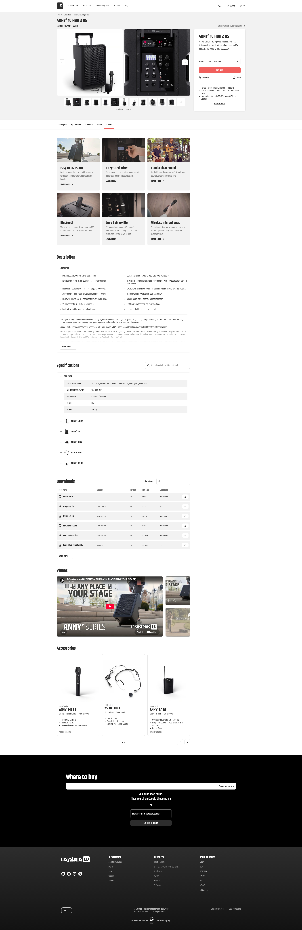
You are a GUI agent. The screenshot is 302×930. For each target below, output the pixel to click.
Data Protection (235, 909)
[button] (73, 5)
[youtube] (69, 874)
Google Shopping (157, 798)
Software (157, 885)
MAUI (202, 880)
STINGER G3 (204, 890)
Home (58, 15)
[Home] (60, 6)
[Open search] (219, 6)
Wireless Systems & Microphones (166, 866)
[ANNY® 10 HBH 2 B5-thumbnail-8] (134, 102)
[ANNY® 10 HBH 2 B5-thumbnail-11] (162, 102)
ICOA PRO (203, 871)
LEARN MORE (65, 184)
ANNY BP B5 (158, 710)
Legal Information (217, 909)
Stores (111, 866)
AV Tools (157, 876)
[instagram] (74, 874)
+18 (181, 102)
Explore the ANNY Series (67, 26)
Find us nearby (152, 823)
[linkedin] (80, 874)
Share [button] (238, 77)
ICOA (201, 866)
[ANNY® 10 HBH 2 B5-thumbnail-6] (115, 102)
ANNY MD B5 (67, 710)
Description (63, 124)
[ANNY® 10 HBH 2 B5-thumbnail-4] (96, 102)
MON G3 (202, 885)
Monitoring (158, 871)
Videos (99, 124)
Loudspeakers (67, 15)
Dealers (109, 124)
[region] (123, 62)
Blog (110, 871)
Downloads (89, 124)
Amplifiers (158, 880)
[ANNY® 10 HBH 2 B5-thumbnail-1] (67, 102)
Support (111, 876)
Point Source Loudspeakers (81, 15)
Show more (66, 346)
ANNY (202, 862)
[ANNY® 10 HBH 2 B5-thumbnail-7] (124, 102)
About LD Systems (115, 862)
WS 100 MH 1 (112, 708)
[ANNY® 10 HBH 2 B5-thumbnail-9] (143, 102)
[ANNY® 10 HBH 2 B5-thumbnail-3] (87, 102)
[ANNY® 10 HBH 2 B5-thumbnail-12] (172, 102)
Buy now (219, 70)
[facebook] (63, 874)
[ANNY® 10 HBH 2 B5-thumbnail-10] (153, 102)
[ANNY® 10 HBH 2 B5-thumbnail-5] (105, 102)
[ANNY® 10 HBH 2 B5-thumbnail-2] (77, 102)
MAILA (202, 876)
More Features (219, 103)
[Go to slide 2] (124, 742)
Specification (76, 124)
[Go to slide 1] (122, 742)
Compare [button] (205, 77)
